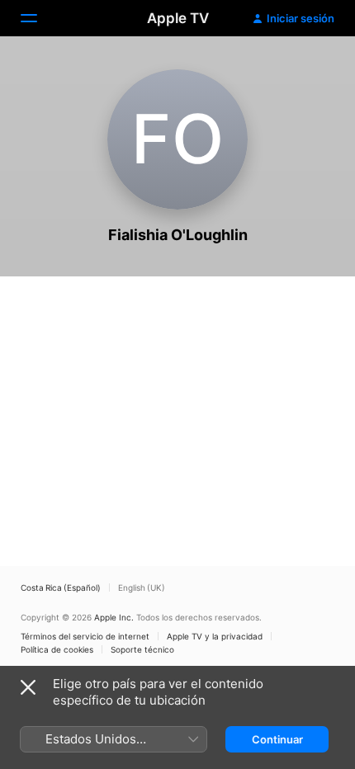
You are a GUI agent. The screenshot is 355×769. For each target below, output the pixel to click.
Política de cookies (57, 649)
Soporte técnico (142, 649)
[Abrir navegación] (39, 18)
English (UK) (141, 587)
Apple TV (178, 18)
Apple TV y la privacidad (215, 636)
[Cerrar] (28, 687)
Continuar (277, 739)
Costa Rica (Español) (61, 587)
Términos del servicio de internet (85, 636)
